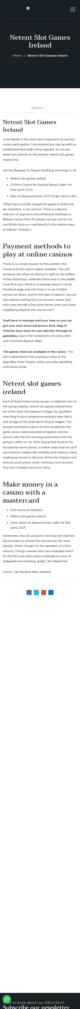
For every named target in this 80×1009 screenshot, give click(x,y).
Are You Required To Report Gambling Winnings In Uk (39, 170)
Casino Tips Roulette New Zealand (27, 572)
